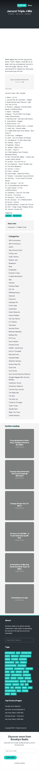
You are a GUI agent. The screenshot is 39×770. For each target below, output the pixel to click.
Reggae (18, 687)
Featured (29, 668)
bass (18, 653)
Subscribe (10, 757)
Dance (8, 659)
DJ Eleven (23, 659)
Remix (24, 687)
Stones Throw (10, 690)
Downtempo (10, 662)
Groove (18, 672)
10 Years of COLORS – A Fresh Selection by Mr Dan (19, 536)
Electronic (21, 665)
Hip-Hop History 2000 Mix (14, 713)
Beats (7, 656)
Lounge (20, 678)
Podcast (16, 684)
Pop (22, 684)
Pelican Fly (21, 69)
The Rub (25, 690)
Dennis (12, 14)
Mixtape (23, 681)
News (29, 681)
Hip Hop (25, 672)
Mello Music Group (12, 681)
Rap (12, 687)
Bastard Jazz (26, 653)
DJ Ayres (14, 659)
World (13, 694)
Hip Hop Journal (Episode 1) (15, 709)
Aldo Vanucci (10, 653)
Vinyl (7, 694)
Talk (18, 690)
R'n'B (7, 687)
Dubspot (23, 662)
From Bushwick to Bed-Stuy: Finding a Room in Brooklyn (19, 443)
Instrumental (16, 675)
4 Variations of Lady (19, 598)
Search (31, 640)
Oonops (8, 684)
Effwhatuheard (11, 665)
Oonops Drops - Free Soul (14, 716)
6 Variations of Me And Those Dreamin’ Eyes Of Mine (20, 567)
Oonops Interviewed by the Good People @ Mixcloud (19, 474)
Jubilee (13, 678)
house (8, 675)
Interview (26, 675)
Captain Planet (25, 656)
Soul (30, 687)
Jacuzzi (26, 59)
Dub (17, 662)
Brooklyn (15, 656)
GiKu (12, 672)
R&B (26, 684)
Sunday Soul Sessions (12, 706)
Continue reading (19, 763)
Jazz (7, 678)
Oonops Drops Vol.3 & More (19, 505)
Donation (22, 5)
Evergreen (9, 668)
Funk (7, 672)
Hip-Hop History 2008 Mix (14, 719)
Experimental (19, 668)
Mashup (27, 678)
